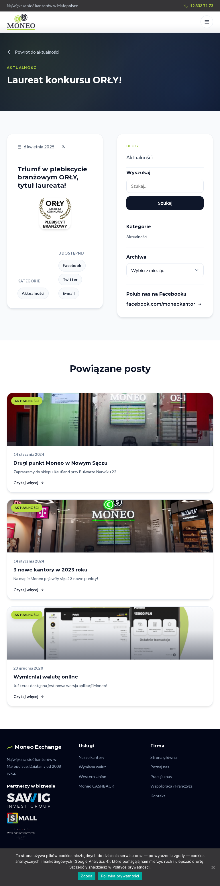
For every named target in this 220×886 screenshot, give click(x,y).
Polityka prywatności (120, 876)
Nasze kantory (91, 757)
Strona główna (163, 757)
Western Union (92, 776)
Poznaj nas (159, 766)
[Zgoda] (213, 867)
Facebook (72, 265)
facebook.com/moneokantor (160, 304)
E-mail (69, 293)
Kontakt (157, 795)
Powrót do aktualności (37, 52)
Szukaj (165, 203)
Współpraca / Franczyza (171, 786)
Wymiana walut (92, 766)
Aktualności (139, 157)
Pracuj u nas (161, 776)
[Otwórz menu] (207, 21)
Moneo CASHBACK (96, 786)
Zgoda (86, 876)
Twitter (70, 279)
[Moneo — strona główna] (21, 22)
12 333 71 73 (201, 5)
